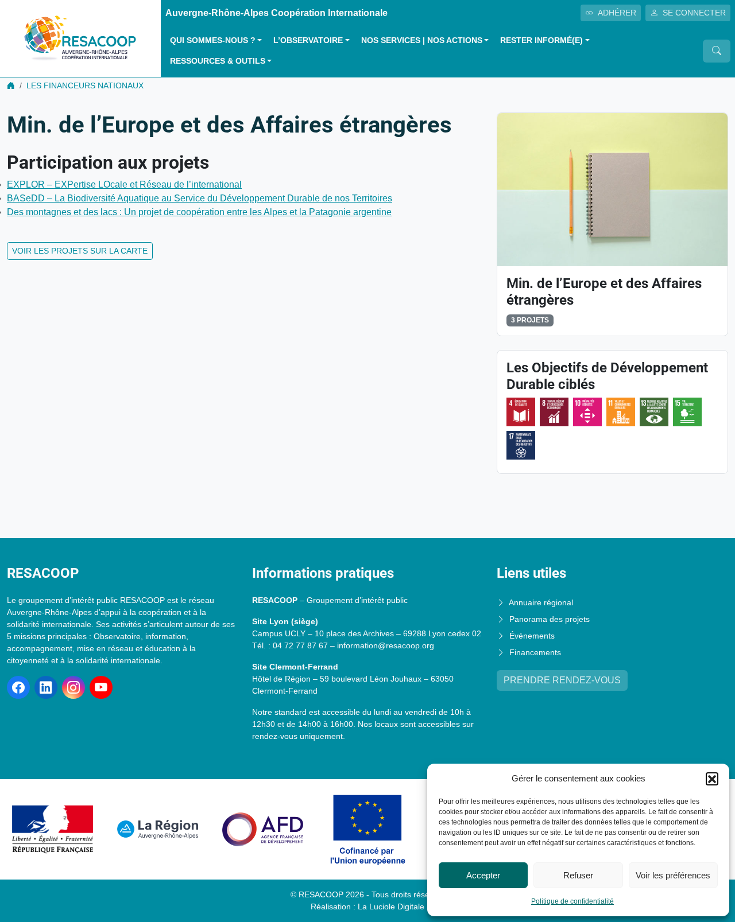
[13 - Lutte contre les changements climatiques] (654, 412)
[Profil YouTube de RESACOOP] (101, 687)
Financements (535, 652)
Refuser (578, 875)
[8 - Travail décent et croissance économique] (554, 412)
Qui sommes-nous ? (213, 40)
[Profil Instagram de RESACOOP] (73, 687)
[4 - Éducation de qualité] (520, 412)
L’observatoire (308, 40)
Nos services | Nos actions (421, 40)
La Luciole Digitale (391, 906)
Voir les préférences (673, 875)
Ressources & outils (217, 61)
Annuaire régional (541, 602)
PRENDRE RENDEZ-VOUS (562, 680)
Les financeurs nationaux (85, 85)
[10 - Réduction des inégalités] (587, 412)
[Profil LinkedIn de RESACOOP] (45, 687)
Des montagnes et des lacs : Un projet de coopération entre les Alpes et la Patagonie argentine (199, 212)
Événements (532, 635)
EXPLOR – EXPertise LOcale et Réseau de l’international (124, 184)
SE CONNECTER (694, 12)
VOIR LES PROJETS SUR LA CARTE (80, 250)
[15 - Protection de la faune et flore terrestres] (687, 412)
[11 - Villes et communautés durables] (620, 412)
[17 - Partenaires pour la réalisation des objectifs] (520, 445)
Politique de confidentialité (572, 901)
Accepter (483, 875)
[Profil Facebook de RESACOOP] (18, 687)
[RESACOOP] (80, 37)
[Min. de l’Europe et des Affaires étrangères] (612, 189)
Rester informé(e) (541, 40)
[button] (712, 778)
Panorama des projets (549, 619)
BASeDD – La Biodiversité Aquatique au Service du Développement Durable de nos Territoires (199, 198)
